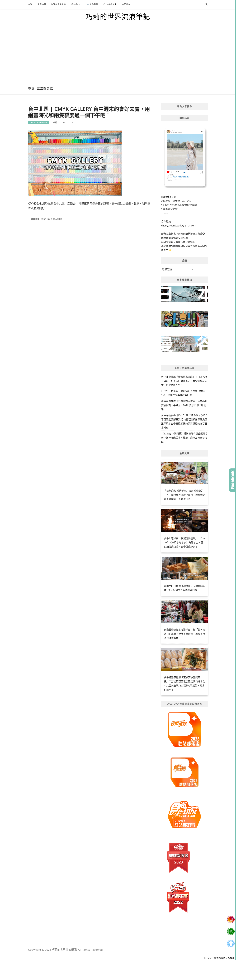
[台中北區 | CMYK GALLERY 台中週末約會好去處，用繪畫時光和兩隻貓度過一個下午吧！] (75, 163)
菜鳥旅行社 (76, 4)
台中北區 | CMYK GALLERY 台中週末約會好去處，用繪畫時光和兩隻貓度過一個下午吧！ (89, 112)
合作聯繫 (93, 4)
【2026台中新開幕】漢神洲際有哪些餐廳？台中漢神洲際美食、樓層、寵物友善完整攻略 (184, 437)
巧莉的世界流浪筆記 (118, 16)
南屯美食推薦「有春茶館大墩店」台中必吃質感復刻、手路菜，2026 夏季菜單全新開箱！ (184, 405)
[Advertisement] (118, 56)
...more (165, 213)
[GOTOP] (230, 944)
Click (232, 480)
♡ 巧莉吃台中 (110, 4)
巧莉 (55, 122)
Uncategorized (38, 122)
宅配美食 (126, 4)
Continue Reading (51, 219)
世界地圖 (41, 4)
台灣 (30, 4)
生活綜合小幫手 (58, 4)
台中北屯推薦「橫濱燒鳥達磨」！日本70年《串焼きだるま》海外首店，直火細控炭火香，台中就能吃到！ (184, 381)
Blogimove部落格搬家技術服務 (218, 957)
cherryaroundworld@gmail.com (178, 225)
